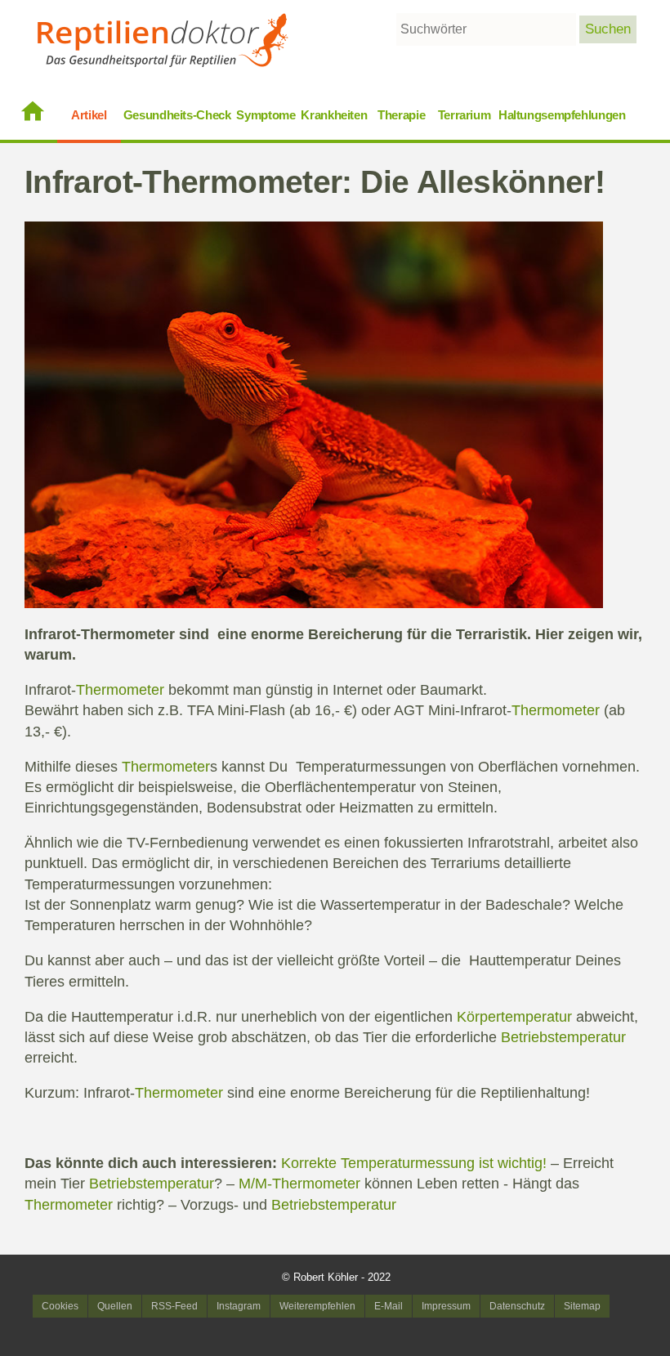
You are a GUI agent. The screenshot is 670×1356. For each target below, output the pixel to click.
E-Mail (388, 1306)
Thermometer (128, 634)
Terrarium (464, 115)
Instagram (239, 1306)
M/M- (255, 1183)
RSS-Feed (174, 1306)
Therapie (401, 115)
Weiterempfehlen (317, 1306)
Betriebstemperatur (563, 1037)
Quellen (114, 1306)
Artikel (88, 115)
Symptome (265, 115)
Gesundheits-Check (177, 115)
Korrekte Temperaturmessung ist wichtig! (414, 1163)
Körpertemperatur (514, 1017)
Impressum (446, 1306)
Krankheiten (334, 115)
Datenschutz (517, 1306)
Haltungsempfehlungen (562, 115)
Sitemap (582, 1306)
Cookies (60, 1306)
